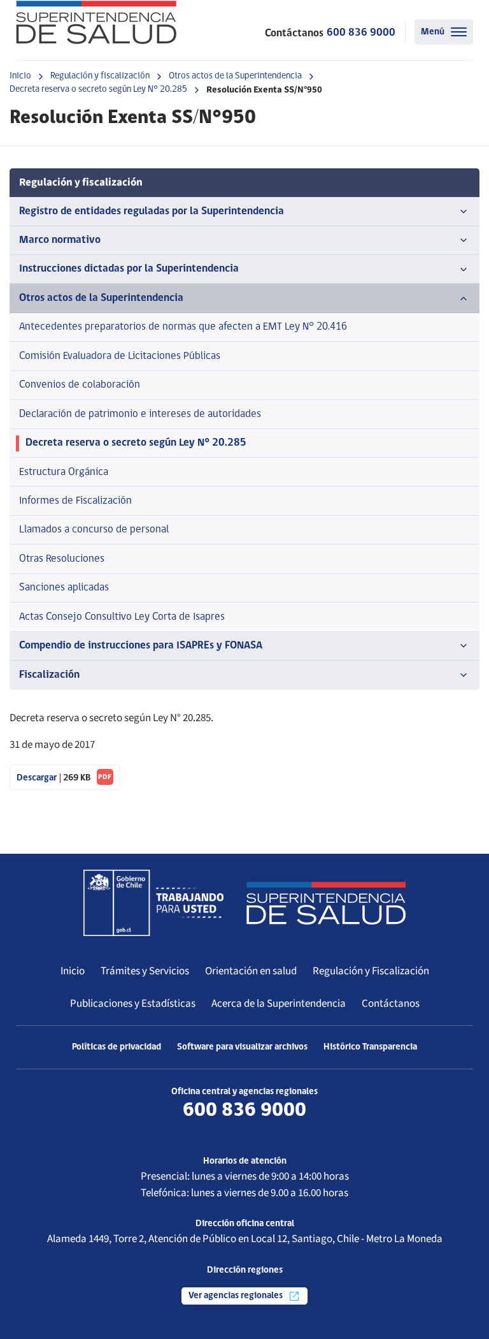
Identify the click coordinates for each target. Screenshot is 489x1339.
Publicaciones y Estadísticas (132, 1003)
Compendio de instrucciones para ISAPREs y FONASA (140, 645)
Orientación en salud (251, 971)
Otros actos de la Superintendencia (235, 76)
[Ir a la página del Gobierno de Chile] (153, 903)
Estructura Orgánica (63, 472)
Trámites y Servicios (145, 971)
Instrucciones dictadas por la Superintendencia (129, 268)
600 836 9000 (361, 32)
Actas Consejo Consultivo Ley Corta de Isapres (122, 616)
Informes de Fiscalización (75, 500)
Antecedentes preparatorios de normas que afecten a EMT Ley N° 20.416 (183, 326)
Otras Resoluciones (61, 558)
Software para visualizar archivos (242, 1047)
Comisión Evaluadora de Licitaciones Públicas (119, 356)
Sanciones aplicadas (64, 587)
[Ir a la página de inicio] (96, 22)
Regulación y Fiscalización (371, 971)
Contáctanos (391, 1003)
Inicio (20, 76)
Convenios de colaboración (79, 384)
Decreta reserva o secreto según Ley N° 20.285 (98, 89)
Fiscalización (49, 675)
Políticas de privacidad (116, 1047)
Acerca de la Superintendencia (278, 1003)
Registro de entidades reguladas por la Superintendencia (151, 211)
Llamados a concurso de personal (94, 529)
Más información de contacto (244, 1130)
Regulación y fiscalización (100, 76)
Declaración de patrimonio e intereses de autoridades (140, 414)
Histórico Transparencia (370, 1047)
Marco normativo (60, 240)
